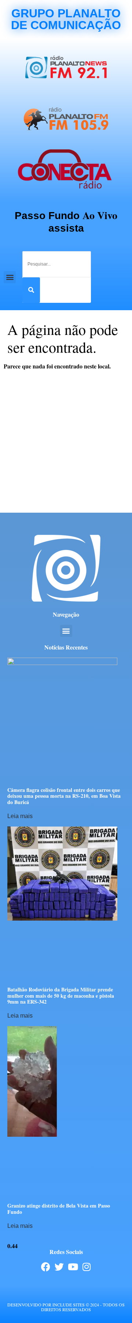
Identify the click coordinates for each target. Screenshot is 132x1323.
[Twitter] (59, 1266)
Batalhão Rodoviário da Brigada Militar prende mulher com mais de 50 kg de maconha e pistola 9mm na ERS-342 (60, 996)
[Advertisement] (66, 442)
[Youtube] (72, 1266)
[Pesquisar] (31, 290)
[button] (10, 277)
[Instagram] (86, 1266)
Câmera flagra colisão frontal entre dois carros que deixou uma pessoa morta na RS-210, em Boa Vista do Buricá (64, 796)
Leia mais (20, 816)
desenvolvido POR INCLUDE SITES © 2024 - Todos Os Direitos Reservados (66, 1307)
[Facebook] (45, 1266)
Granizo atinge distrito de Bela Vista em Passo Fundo (58, 1209)
